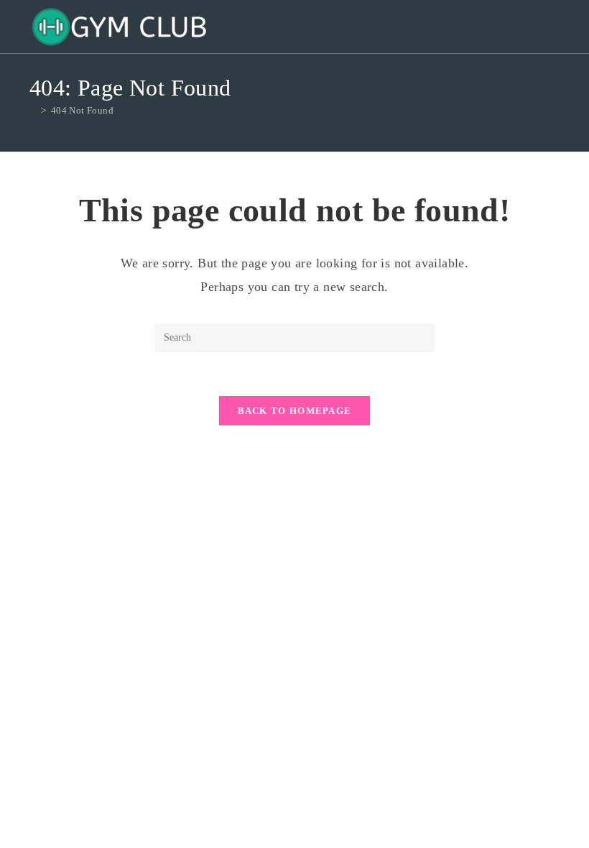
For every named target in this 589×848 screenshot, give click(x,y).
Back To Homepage (295, 410)
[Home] (33, 110)
